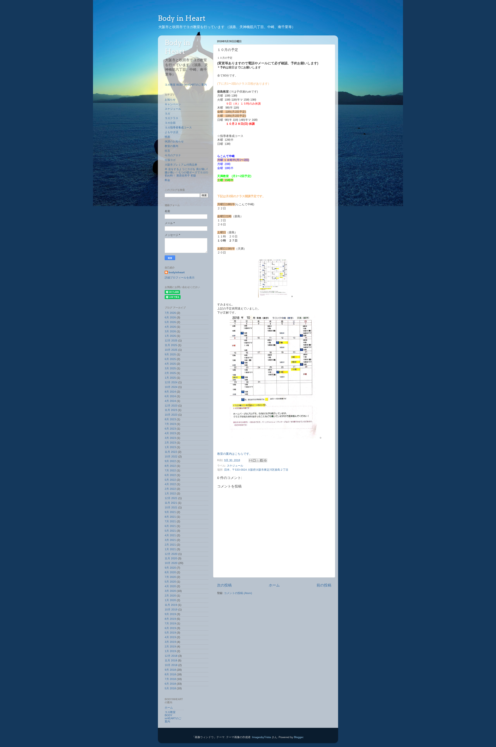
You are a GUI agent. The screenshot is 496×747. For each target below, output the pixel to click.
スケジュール (235, 465)
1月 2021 (170, 549)
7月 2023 (170, 424)
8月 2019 (170, 618)
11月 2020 (171, 558)
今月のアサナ (173, 155)
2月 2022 (170, 488)
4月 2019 (170, 637)
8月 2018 (170, 674)
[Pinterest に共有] (265, 460)
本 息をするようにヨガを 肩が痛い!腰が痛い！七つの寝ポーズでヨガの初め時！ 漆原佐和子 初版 (186, 172)
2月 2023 (170, 442)
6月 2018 (170, 683)
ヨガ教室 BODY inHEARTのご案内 (186, 84)
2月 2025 (170, 373)
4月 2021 (170, 535)
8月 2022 (170, 465)
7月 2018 (170, 679)
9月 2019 (170, 614)
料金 (167, 180)
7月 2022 (170, 470)
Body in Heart (181, 18)
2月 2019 (170, 646)
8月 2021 (170, 516)
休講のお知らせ (174, 141)
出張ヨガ (170, 160)
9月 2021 (170, 512)
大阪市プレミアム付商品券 (181, 164)
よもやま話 (171, 132)
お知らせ (170, 99)
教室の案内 (171, 146)
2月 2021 (170, 544)
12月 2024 (171, 382)
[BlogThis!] (254, 460)
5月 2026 (170, 322)
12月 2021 (171, 498)
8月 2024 (170, 391)
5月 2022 (170, 479)
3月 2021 (170, 540)
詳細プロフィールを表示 (180, 277)
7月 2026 (170, 312)
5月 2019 (170, 632)
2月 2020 (170, 595)
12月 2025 (171, 340)
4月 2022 (170, 484)
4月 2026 (170, 326)
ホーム (274, 585)
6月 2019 (170, 628)
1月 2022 (170, 493)
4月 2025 (170, 363)
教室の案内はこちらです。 (234, 453)
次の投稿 (224, 585)
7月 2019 (170, 623)
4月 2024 (170, 401)
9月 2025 (170, 354)
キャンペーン (173, 104)
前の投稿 (324, 585)
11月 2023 (171, 410)
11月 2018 (171, 660)
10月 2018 (171, 665)
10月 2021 (171, 507)
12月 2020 (171, 554)
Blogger (298, 737)
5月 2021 (170, 530)
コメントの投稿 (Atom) (238, 593)
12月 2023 (171, 405)
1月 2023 (170, 447)
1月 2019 (170, 651)
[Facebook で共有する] (262, 460)
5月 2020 (170, 581)
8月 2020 (170, 572)
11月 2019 (171, 604)
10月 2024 (171, 387)
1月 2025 (170, 377)
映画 (167, 136)
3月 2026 (170, 331)
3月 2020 (170, 591)
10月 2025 (171, 349)
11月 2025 (171, 345)
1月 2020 (170, 600)
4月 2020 (170, 586)
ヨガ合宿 (170, 122)
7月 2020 (170, 577)
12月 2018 (171, 655)
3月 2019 (170, 641)
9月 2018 (170, 669)
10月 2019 (171, 609)
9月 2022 (170, 461)
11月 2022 (171, 451)
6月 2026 (170, 317)
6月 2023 (170, 428)
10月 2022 (171, 456)
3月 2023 (170, 438)
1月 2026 (170, 335)
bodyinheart (177, 272)
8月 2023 (170, 419)
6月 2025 (170, 359)
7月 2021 (170, 521)
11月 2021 (171, 502)
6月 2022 (170, 475)
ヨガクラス (171, 118)
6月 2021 (170, 526)
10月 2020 (171, 563)
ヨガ (167, 113)
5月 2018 (170, 688)
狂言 (167, 150)
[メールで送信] (250, 460)
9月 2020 (170, 567)
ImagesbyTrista (261, 737)
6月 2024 (170, 396)
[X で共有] (258, 460)
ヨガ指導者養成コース (178, 127)
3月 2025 (170, 368)
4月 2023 (170, 433)
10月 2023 (171, 414)
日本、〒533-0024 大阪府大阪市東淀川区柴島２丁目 (256, 469)
